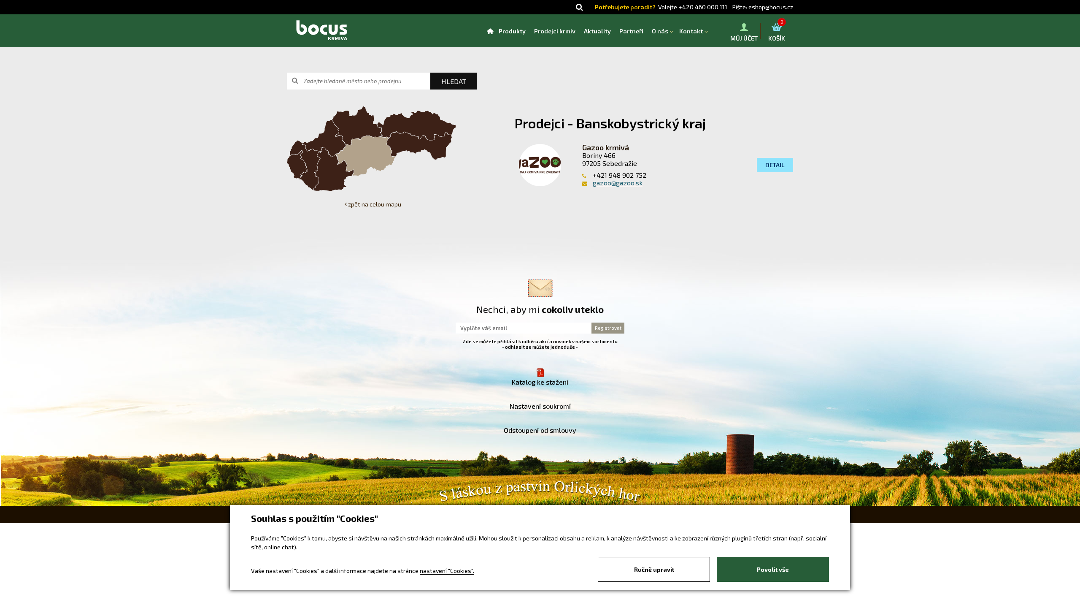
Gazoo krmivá (605, 147)
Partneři (631, 31)
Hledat (453, 81)
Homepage (490, 31)
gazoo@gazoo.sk (618, 183)
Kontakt (691, 31)
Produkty (512, 31)
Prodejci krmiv (554, 31)
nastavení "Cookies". (447, 570)
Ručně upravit (654, 569)
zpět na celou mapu (374, 204)
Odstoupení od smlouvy (540, 430)
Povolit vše (773, 569)
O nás (660, 31)
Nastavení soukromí (540, 406)
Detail (775, 164)
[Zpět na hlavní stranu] (321, 30)
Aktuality (597, 31)
